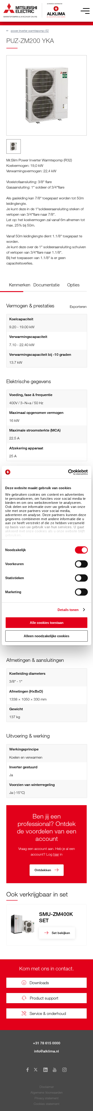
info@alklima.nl (46, 1051)
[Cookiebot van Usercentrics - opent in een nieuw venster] (68, 472)
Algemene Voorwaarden (46, 1092)
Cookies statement (46, 1104)
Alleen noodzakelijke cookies (46, 636)
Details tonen (68, 610)
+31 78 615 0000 (46, 1043)
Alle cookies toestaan (46, 623)
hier (56, 854)
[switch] (81, 564)
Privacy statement (46, 1098)
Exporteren (78, 306)
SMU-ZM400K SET (56, 917)
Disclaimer (47, 1087)
